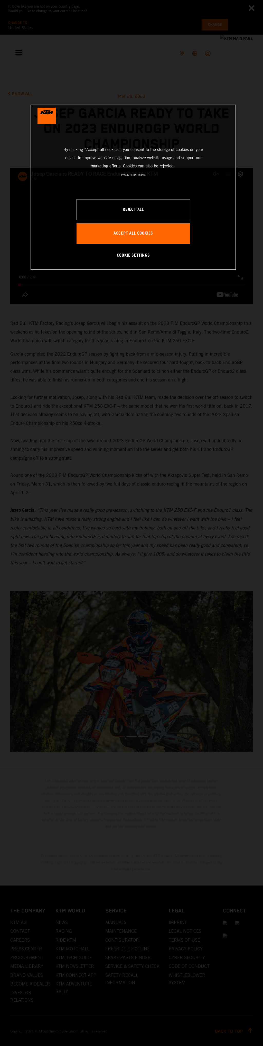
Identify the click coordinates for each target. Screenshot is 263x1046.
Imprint (141, 174)
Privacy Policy (128, 174)
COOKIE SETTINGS (133, 255)
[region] (133, 187)
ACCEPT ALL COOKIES (133, 233)
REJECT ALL (133, 210)
